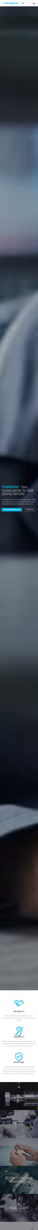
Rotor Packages (19, 1096)
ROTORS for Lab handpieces (19, 1180)
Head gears (19, 1208)
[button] (33, 3)
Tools (19, 1152)
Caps (19, 1124)
